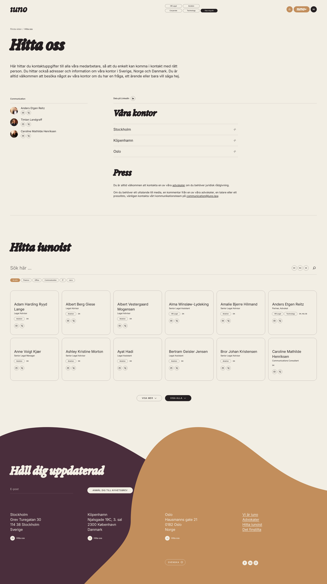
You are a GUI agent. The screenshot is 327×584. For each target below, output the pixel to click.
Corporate (173, 11)
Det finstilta (251, 529)
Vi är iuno (250, 514)
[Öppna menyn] (314, 9)
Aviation (191, 6)
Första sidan (16, 29)
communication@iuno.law (202, 196)
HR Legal (173, 6)
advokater (178, 185)
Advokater (250, 519)
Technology (191, 11)
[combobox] (175, 562)
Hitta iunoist (252, 524)
